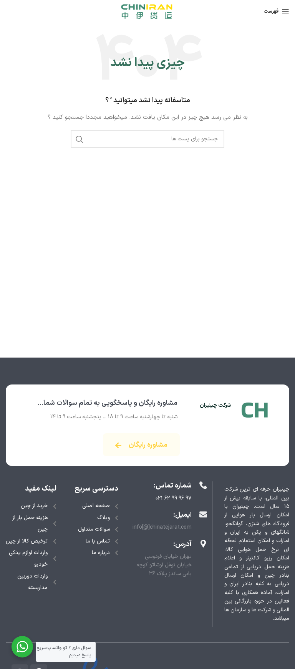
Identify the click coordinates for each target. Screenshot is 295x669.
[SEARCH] (79, 139)
